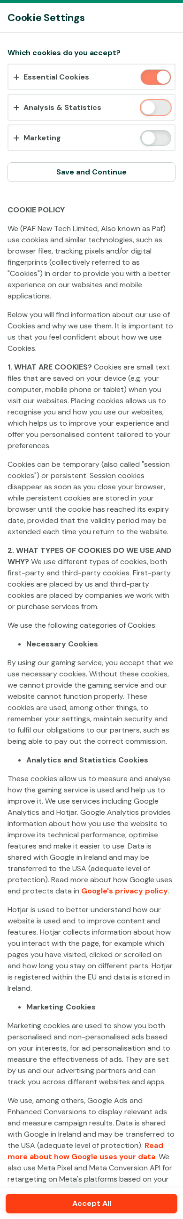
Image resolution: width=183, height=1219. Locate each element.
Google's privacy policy (124, 891)
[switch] (163, 78)
